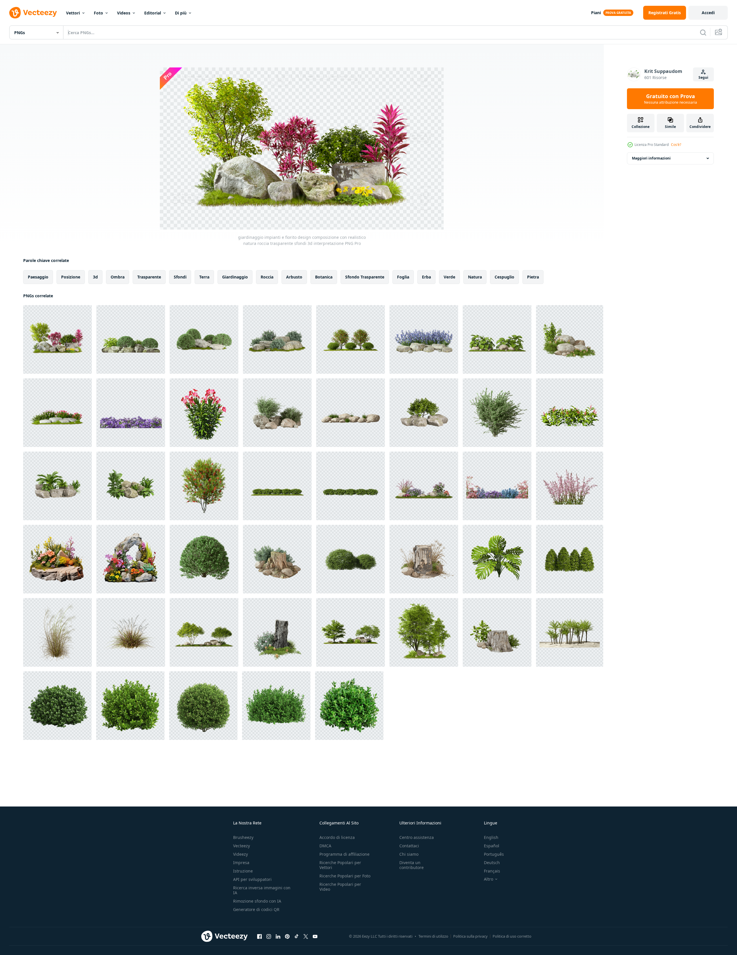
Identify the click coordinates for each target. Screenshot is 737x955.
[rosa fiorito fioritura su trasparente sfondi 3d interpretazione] (569, 486)
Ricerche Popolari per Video (340, 886)
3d (95, 277)
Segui (703, 77)
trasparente (149, 277)
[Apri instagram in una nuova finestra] (268, 936)
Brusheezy (243, 837)
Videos (123, 13)
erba (426, 277)
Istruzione (243, 871)
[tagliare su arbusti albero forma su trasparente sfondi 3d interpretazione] (497, 412)
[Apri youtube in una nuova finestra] (315, 936)
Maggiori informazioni (651, 158)
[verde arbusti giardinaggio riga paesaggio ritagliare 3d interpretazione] (350, 486)
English (491, 837)
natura (475, 277)
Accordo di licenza (337, 837)
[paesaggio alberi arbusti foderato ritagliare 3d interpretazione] (569, 559)
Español (491, 845)
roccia (267, 277)
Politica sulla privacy (470, 936)
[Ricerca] (703, 32)
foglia (403, 277)
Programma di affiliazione (344, 854)
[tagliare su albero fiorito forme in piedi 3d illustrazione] (204, 486)
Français (492, 871)
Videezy (240, 854)
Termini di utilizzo (433, 936)
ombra (118, 277)
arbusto (294, 277)
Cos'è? (676, 144)
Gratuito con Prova (670, 99)
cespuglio (504, 277)
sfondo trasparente (364, 277)
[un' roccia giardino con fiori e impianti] (130, 559)
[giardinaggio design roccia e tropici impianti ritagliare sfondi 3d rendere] (569, 339)
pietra (533, 277)
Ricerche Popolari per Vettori (340, 865)
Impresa (241, 862)
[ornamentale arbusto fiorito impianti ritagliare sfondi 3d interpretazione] (204, 412)
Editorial (152, 13)
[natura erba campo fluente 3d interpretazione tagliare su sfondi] (57, 632)
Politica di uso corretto (512, 936)
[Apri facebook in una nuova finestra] (259, 936)
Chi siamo (408, 854)
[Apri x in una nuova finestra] (305, 936)
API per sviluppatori (252, 879)
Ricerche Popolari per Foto (344, 876)
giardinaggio (235, 277)
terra (204, 277)
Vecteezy (241, 845)
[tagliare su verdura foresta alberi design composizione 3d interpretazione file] (423, 632)
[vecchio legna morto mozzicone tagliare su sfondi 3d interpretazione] (423, 559)
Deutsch (492, 862)
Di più (180, 13)
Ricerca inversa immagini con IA (261, 890)
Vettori (73, 13)
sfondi (180, 277)
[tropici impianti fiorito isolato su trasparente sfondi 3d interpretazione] (569, 412)
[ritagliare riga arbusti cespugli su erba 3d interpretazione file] (277, 486)
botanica (323, 277)
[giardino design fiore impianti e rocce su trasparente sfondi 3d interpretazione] (57, 412)
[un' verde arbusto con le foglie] (57, 705)
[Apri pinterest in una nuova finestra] (287, 936)
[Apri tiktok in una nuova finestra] (296, 936)
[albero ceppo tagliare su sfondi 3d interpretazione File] (497, 632)
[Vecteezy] (33, 13)
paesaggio (38, 277)
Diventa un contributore (411, 865)
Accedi (708, 12)
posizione (70, 277)
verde (449, 277)
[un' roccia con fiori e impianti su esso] (57, 559)
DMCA (325, 845)
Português (494, 854)
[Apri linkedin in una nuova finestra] (278, 936)
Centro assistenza (416, 837)
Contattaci (409, 845)
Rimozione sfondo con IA (257, 901)
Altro (488, 879)
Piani (596, 12)
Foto (98, 13)
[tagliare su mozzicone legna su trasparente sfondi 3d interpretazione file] (277, 559)
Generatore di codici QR (256, 909)
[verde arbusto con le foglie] (203, 705)
